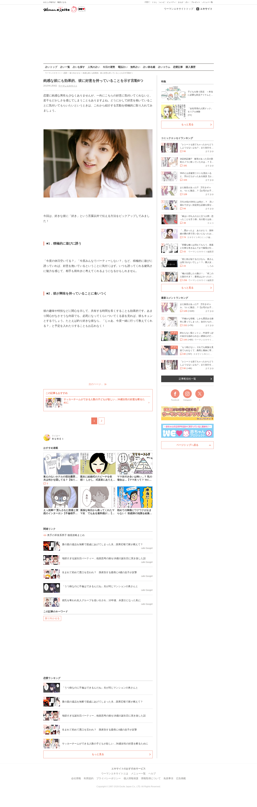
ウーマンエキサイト (67, 86)
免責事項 (168, 778)
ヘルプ (152, 773)
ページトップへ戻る (187, 445)
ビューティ (171, 2)
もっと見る (98, 754)
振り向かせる (52, 618)
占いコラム (164, 67)
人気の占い (94, 67)
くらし (154, 2)
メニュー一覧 (207, 2)
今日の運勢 (109, 67)
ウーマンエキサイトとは (114, 773)
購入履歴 (190, 67)
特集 (163, 81)
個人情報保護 (131, 778)
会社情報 (76, 778)
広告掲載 (181, 778)
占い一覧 (65, 67)
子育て (147, 2)
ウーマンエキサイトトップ (178, 8)
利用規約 (89, 778)
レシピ (162, 2)
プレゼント (195, 2)
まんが (180, 2)
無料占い (135, 67)
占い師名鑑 (149, 67)
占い (187, 2)
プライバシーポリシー (108, 778)
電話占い (123, 67)
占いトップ (51, 67)
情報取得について (151, 778)
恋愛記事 (178, 67)
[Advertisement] (128, 38)
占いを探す (79, 67)
